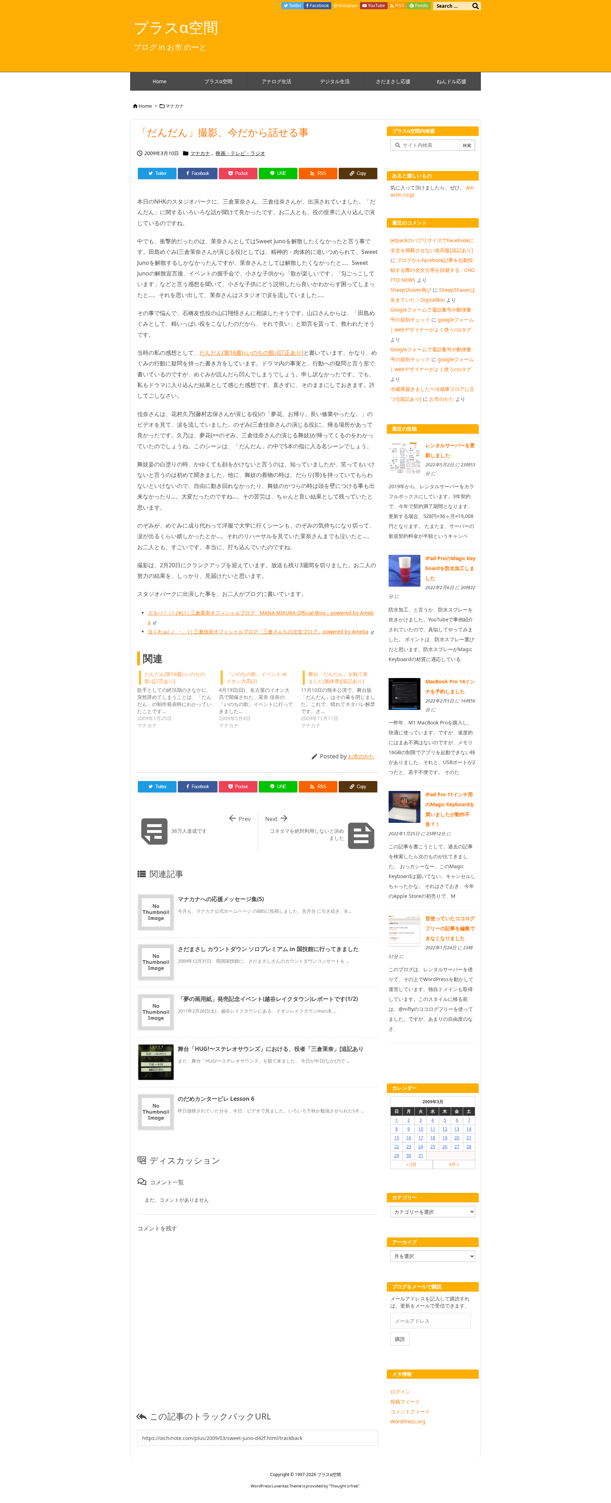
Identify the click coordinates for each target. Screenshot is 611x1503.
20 (456, 1138)
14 (468, 1129)
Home (145, 106)
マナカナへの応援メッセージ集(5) (221, 899)
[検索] (475, 6)
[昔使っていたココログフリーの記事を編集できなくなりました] (404, 930)
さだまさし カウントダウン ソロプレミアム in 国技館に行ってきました (268, 949)
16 (408, 1138)
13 (456, 1129)
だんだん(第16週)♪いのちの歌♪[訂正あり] (251, 353)
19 (444, 1138)
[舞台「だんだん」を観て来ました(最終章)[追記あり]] (342, 699)
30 (408, 1155)
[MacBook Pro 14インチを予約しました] (404, 693)
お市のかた (361, 756)
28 (468, 1147)
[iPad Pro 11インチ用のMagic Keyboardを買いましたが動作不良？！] (404, 806)
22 (396, 1147)
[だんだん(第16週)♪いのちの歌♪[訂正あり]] (178, 699)
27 (456, 1147)
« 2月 (412, 1164)
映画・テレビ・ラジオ (240, 153)
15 (396, 1138)
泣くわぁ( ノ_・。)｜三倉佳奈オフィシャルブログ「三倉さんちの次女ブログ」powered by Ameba (258, 631)
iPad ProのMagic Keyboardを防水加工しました (450, 568)
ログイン (400, 1391)
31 (420, 1155)
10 (420, 1129)
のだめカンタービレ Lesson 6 (216, 1099)
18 (432, 1138)
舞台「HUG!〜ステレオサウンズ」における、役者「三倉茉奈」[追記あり (271, 1049)
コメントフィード (410, 1411)
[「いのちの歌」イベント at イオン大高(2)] (260, 699)
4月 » (454, 1164)
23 (408, 1147)
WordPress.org (407, 1421)
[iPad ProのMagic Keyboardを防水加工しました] (404, 570)
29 (396, 1155)
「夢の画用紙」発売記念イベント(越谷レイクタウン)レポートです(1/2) (268, 999)
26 (444, 1147)
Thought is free (344, 1485)
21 (468, 1138)
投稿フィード (405, 1401)
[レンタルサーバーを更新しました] (404, 457)
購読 (400, 1339)
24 (420, 1147)
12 (444, 1129)
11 (432, 1129)
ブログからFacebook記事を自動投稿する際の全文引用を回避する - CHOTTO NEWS (432, 270)
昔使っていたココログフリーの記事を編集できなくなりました (450, 928)
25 (432, 1147)
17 (420, 1138)
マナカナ (174, 106)
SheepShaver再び (410, 289)
